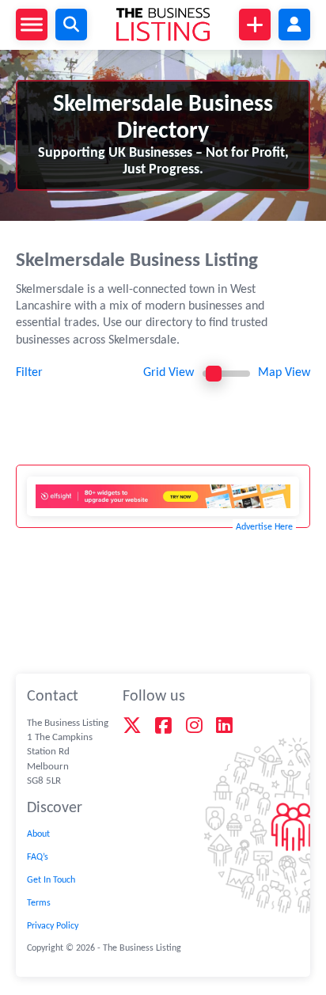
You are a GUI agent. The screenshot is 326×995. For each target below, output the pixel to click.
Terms (39, 903)
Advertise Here (264, 527)
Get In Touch (51, 880)
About (38, 834)
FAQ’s (37, 857)
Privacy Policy (52, 926)
